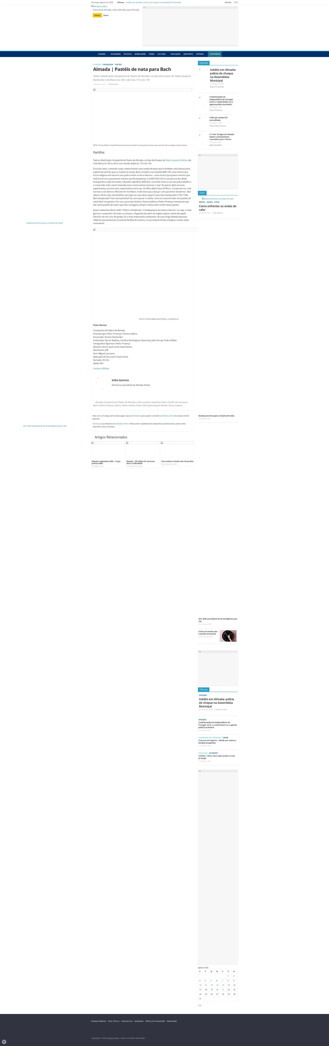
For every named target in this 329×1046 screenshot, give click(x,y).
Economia (116, 54)
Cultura (161, 54)
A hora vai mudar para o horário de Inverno (207, 632)
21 (223, 989)
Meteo (202, 202)
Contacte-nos (126, 1021)
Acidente (213, 753)
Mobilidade (140, 54)
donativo (137, 416)
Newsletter (139, 1021)
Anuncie (96, 423)
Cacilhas (202, 753)
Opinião (200, 54)
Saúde (210, 202)
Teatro (118, 64)
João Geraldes (215, 145)
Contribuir (214, 54)
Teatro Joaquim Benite (176, 160)
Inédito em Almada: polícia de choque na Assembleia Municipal (153, 2)
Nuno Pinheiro (215, 110)
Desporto (188, 54)
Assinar (97, 15)
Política (128, 54)
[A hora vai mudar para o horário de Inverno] (228, 631)
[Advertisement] (190, 27)
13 (217, 985)
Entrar (106, 15)
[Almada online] (94, 54)
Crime (151, 54)
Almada (102, 54)
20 (217, 989)
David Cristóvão (217, 86)
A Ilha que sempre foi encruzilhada (218, 118)
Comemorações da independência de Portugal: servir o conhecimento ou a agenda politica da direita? (221, 101)
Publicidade (172, 1021)
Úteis (202, 192)
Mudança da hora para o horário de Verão (216, 416)
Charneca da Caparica (209, 737)
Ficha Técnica (113, 1021)
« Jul (200, 1005)
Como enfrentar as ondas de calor (217, 208)
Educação (175, 54)
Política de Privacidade (155, 1021)
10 (200, 985)
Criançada (108, 64)
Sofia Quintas (113, 84)
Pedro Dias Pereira (217, 126)
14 (223, 985)
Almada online (168, 416)
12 (212, 985)
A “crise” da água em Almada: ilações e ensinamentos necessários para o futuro (221, 136)
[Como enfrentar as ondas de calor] (218, 198)
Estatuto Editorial (98, 1021)
